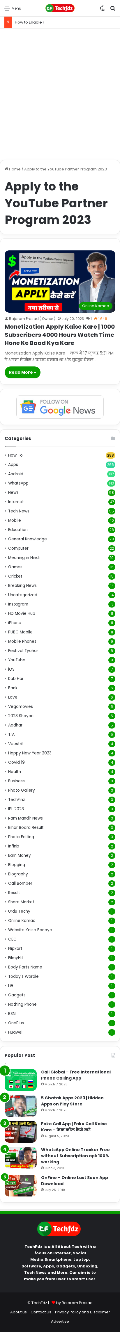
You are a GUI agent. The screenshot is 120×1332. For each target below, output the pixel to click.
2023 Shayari (20, 716)
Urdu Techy (19, 911)
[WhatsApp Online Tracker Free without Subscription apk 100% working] (21, 1158)
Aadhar (15, 725)
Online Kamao (22, 920)
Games (15, 567)
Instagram (18, 604)
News (13, 492)
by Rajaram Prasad (74, 1303)
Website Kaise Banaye (30, 930)
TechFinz (16, 799)
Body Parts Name (25, 967)
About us (18, 1312)
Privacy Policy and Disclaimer (82, 1312)
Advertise (60, 1321)
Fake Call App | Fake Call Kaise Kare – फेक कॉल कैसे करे (74, 1127)
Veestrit (16, 744)
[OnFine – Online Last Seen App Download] (21, 1185)
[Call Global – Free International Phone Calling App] (21, 1080)
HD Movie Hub (21, 613)
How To (15, 455)
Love (12, 697)
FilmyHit (15, 958)
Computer (18, 548)
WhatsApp (18, 483)
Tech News (18, 511)
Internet (16, 502)
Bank (12, 688)
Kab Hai (15, 678)
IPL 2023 (16, 809)
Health (14, 771)
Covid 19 (16, 762)
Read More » (22, 372)
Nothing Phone (22, 1004)
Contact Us (41, 1312)
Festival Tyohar (23, 650)
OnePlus (16, 1023)
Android (15, 474)
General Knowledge (27, 539)
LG (10, 986)
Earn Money (19, 855)
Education (18, 530)
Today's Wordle (23, 976)
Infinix (13, 846)
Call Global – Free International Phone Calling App (76, 1075)
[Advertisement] (60, 94)
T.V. (11, 734)
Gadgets (17, 995)
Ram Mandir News (25, 818)
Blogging (16, 865)
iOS (11, 669)
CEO (12, 939)
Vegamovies (20, 706)
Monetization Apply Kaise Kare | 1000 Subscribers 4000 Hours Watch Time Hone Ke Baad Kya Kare (60, 335)
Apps (13, 464)
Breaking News (22, 585)
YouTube (16, 660)
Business (16, 781)
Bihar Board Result (26, 827)
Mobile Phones (22, 641)
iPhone (14, 623)
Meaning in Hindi (24, 557)
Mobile (14, 520)
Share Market (21, 902)
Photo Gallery (21, 790)
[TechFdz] (60, 8)
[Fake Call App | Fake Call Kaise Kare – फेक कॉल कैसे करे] (21, 1132)
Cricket (15, 576)
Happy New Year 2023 (30, 753)
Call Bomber (20, 883)
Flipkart (15, 948)
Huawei (15, 1032)
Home (14, 169)
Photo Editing (21, 837)
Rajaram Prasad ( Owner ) (32, 318)
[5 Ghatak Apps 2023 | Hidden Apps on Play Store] (21, 1106)
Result (14, 892)
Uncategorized (22, 595)
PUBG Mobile (20, 632)
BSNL (12, 1013)
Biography (18, 874)
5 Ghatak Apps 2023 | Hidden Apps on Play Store (72, 1101)
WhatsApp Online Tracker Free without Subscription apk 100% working (75, 1156)
